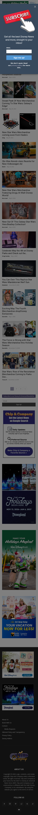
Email (8, 48)
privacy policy (16, 65)
